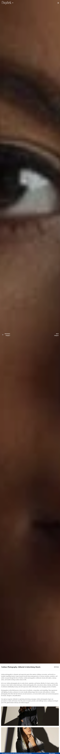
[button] (7, 3)
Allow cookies (52, 753)
